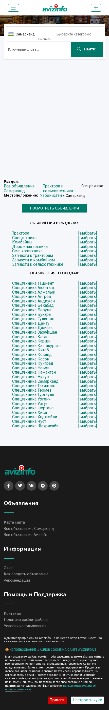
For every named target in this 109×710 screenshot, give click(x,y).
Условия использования (25, 626)
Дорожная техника (30, 246)
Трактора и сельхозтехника (58, 188)
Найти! (89, 49)
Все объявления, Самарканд (29, 528)
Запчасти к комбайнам (33, 260)
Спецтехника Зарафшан (34, 332)
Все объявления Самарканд (19, 188)
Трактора (20, 233)
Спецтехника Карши (31, 341)
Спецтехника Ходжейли (34, 417)
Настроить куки (87, 700)
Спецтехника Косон (30, 359)
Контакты (12, 613)
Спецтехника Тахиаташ (33, 385)
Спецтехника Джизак (32, 327)
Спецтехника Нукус (30, 377)
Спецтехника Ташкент (33, 283)
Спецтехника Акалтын (33, 287)
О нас (8, 568)
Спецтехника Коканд (32, 354)
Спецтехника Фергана (32, 408)
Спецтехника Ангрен (31, 296)
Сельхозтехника (27, 251)
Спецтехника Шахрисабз (35, 426)
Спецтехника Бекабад (33, 305)
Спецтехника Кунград (32, 363)
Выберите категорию (74, 34)
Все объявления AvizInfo (25, 534)
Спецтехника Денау (30, 323)
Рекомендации (17, 580)
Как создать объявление (26, 574)
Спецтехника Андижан (33, 301)
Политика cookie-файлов (26, 619)
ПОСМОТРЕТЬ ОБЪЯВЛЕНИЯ (54, 208)
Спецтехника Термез (31, 390)
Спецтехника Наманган (34, 372)
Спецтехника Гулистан (33, 319)
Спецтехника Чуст (29, 421)
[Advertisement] (54, 117)
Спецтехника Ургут (30, 403)
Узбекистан (51, 195)
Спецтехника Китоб (30, 350)
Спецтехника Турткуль (33, 394)
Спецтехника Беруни (31, 310)
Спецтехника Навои (30, 368)
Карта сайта (14, 522)
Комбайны (22, 242)
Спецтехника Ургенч (31, 399)
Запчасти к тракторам (32, 255)
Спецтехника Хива (29, 412)
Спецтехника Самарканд (35, 381)
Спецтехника (24, 238)
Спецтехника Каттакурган (36, 345)
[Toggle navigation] (13, 8)
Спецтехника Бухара (31, 314)
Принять (57, 700)
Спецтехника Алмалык (33, 292)
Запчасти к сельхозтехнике (37, 264)
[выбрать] (87, 233)
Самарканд (25, 34)
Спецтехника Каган (30, 337)
